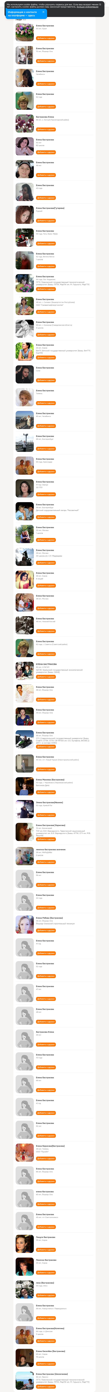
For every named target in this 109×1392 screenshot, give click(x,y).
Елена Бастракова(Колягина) (50, 1328)
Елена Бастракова (45, 25)
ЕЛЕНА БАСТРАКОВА (46, 664)
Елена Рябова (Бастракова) (49, 918)
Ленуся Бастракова (45, 1237)
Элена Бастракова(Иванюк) (49, 802)
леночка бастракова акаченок (51, 849)
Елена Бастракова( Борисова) (50, 825)
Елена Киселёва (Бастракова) (50, 1351)
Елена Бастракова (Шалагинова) (52, 1374)
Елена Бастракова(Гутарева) (50, 208)
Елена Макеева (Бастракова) (50, 779)
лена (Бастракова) (45, 1283)
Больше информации (87, 6)
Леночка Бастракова (46, 1260)
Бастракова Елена (45, 117)
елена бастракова (45, 1191)
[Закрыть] (43, 12)
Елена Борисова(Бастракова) (50, 1146)
